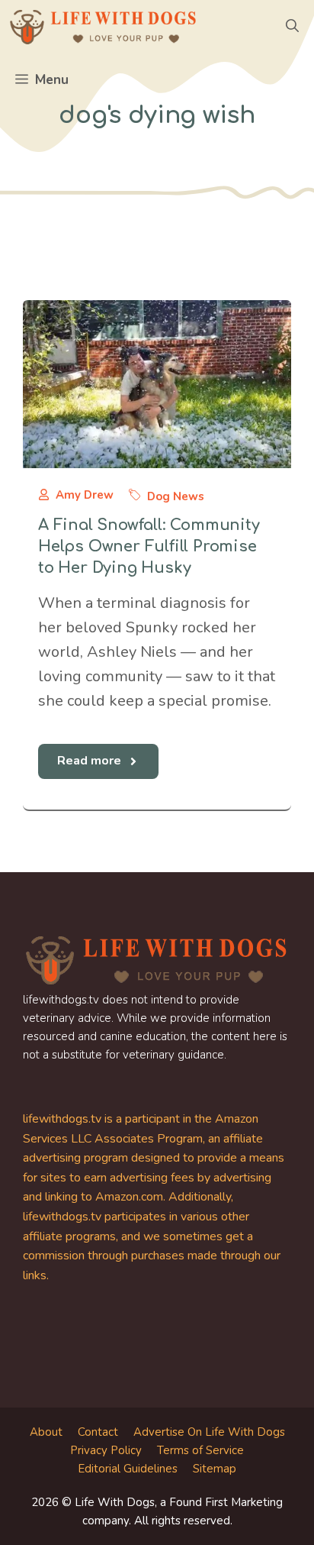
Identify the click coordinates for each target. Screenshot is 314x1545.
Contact (98, 1432)
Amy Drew (85, 495)
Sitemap (214, 1468)
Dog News (175, 496)
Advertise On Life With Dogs (209, 1432)
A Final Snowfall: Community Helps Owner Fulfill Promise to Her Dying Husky (149, 546)
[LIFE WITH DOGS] (103, 26)
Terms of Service (200, 1450)
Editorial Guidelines (128, 1468)
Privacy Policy (106, 1450)
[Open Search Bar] (292, 26)
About (46, 1432)
